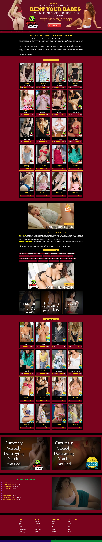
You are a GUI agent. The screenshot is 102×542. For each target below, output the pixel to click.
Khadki (69, 521)
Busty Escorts (22, 260)
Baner (71, 31)
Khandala (69, 523)
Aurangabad (45, 31)
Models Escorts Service (24, 258)
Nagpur (29, 31)
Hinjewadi (21, 526)
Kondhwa (69, 524)
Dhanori (53, 521)
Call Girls (10, 31)
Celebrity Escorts (72, 258)
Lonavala (69, 529)
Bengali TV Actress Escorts (44, 258)
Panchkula (21, 524)
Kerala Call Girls (34, 258)
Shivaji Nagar (37, 529)
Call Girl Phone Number (54, 260)
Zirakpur (20, 523)
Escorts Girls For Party (42, 260)
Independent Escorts (32, 253)
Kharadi (36, 532)
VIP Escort (40, 253)
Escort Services (62, 253)
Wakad (20, 531)
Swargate (53, 529)
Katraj (36, 528)
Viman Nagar (21, 528)
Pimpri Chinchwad (22, 529)
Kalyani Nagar (54, 524)
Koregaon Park (22, 532)
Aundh (64, 31)
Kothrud (36, 531)
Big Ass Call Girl (63, 258)
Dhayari (69, 526)
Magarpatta (54, 531)
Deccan (53, 526)
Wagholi (53, 528)
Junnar (69, 532)
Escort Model (19, 31)
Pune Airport (37, 521)
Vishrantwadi (37, 523)
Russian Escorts (54, 253)
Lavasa (69, 528)
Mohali (20, 521)
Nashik (36, 31)
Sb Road (37, 526)
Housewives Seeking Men (66, 260)
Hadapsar (53, 523)
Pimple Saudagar (55, 532)
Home (2, 31)
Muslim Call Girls (55, 258)
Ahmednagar (55, 31)
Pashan (69, 531)
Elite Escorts (46, 253)
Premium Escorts (70, 253)
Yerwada (37, 524)
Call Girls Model (22, 253)
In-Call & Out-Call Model (32, 260)
